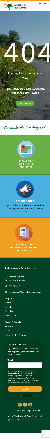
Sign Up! (25, 389)
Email (10, 360)
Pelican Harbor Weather (15, 334)
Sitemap (41, 419)
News (7, 330)
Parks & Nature (12, 315)
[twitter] (25, 405)
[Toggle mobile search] (40, 3)
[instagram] (30, 405)
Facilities (9, 311)
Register (9, 307)
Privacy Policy (28, 419)
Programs (9, 298)
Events (8, 302)
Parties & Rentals (13, 322)
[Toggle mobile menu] (45, 3)
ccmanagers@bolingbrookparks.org (25, 292)
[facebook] (20, 405)
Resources (9, 326)
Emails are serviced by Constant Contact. (19, 382)
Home (12, 410)
